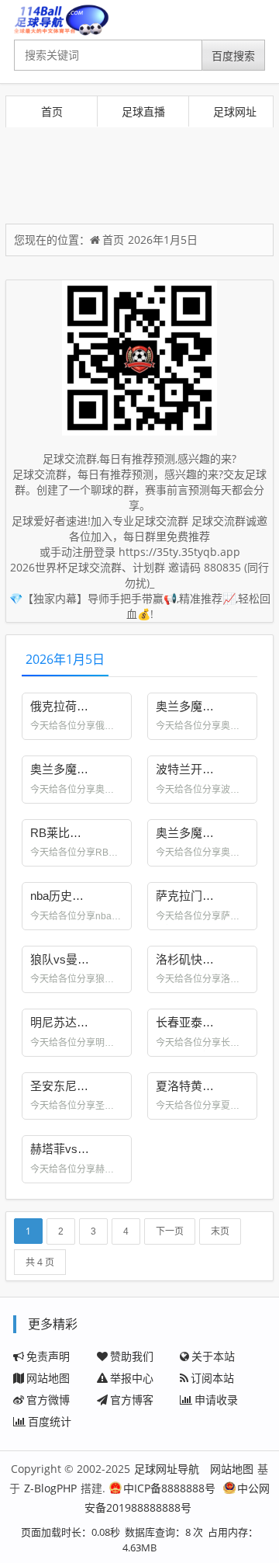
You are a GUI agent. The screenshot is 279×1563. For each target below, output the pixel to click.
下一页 (170, 1231)
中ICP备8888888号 (169, 1488)
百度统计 (49, 1421)
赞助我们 (131, 1356)
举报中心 (131, 1377)
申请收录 (216, 1399)
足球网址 (235, 111)
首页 (52, 111)
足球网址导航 (166, 1468)
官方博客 (131, 1399)
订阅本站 (212, 1377)
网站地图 (48, 1377)
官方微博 (48, 1399)
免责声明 (48, 1356)
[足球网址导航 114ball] (61, 20)
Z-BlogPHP (50, 1488)
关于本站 (213, 1356)
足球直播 (143, 111)
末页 (220, 1231)
